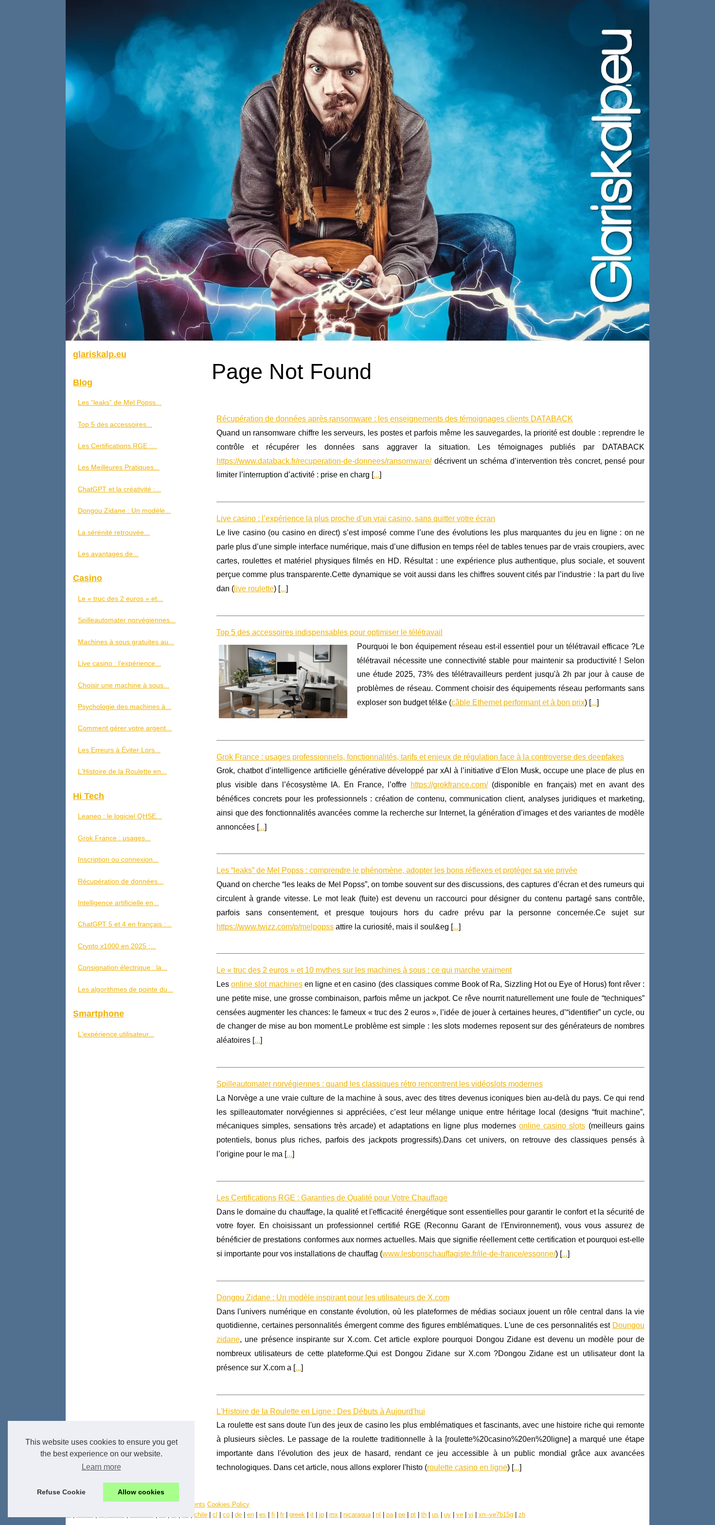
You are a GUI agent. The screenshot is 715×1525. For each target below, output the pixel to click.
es (262, 1514)
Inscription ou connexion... (118, 859)
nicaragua (357, 1514)
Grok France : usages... (114, 838)
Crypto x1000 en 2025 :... (117, 946)
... (376, 475)
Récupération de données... (120, 881)
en (250, 1514)
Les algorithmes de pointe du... (125, 989)
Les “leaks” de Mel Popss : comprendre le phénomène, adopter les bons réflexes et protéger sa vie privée (396, 870)
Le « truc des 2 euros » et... (120, 598)
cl (215, 1514)
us (435, 1514)
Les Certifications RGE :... (117, 446)
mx (333, 1514)
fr (282, 1514)
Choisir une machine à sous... (123, 685)
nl (378, 1514)
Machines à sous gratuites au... (126, 642)
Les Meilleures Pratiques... (119, 467)
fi (273, 1514)
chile (200, 1514)
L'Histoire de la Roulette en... (122, 771)
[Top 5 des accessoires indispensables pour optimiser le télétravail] (283, 680)
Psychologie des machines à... (124, 706)
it (312, 1514)
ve (459, 1514)
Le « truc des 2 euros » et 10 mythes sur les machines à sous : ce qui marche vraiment (364, 970)
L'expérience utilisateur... (116, 1034)
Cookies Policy (228, 1504)
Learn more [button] (101, 1467)
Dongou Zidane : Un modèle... (124, 510)
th (424, 1514)
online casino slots (552, 1126)
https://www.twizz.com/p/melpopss (275, 927)
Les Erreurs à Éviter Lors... (119, 750)
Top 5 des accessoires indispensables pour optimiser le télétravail (329, 632)
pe (401, 1514)
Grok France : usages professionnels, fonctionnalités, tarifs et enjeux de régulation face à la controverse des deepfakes (420, 757)
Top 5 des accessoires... (115, 424)
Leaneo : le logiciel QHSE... (120, 816)
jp (321, 1514)
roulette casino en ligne (467, 1467)
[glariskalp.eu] (357, 170)
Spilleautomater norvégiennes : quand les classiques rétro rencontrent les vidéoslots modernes (379, 1084)
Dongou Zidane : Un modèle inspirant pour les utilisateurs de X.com (332, 1297)
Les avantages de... (108, 554)
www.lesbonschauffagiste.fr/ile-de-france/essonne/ (468, 1254)
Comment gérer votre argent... (125, 728)
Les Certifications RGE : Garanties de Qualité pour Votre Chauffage (331, 1198)
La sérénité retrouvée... (114, 532)
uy (447, 1514)
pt (413, 1514)
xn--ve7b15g (496, 1514)
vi (470, 1514)
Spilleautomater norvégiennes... (127, 620)
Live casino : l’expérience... (119, 663)
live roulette (254, 588)
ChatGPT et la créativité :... (119, 489)
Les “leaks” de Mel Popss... (119, 402)
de (238, 1514)
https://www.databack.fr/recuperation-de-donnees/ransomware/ (323, 461)
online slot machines (266, 984)
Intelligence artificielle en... (118, 903)
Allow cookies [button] (141, 1492)
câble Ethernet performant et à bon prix (518, 702)
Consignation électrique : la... (122, 967)
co (226, 1514)
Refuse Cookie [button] (61, 1492)
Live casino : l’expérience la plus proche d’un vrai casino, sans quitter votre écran (355, 518)
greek (297, 1514)
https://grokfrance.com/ (449, 785)
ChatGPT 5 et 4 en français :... (125, 924)
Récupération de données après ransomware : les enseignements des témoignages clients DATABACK (394, 419)
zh (521, 1514)
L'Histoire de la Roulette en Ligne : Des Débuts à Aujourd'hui (320, 1411)
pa (389, 1514)
